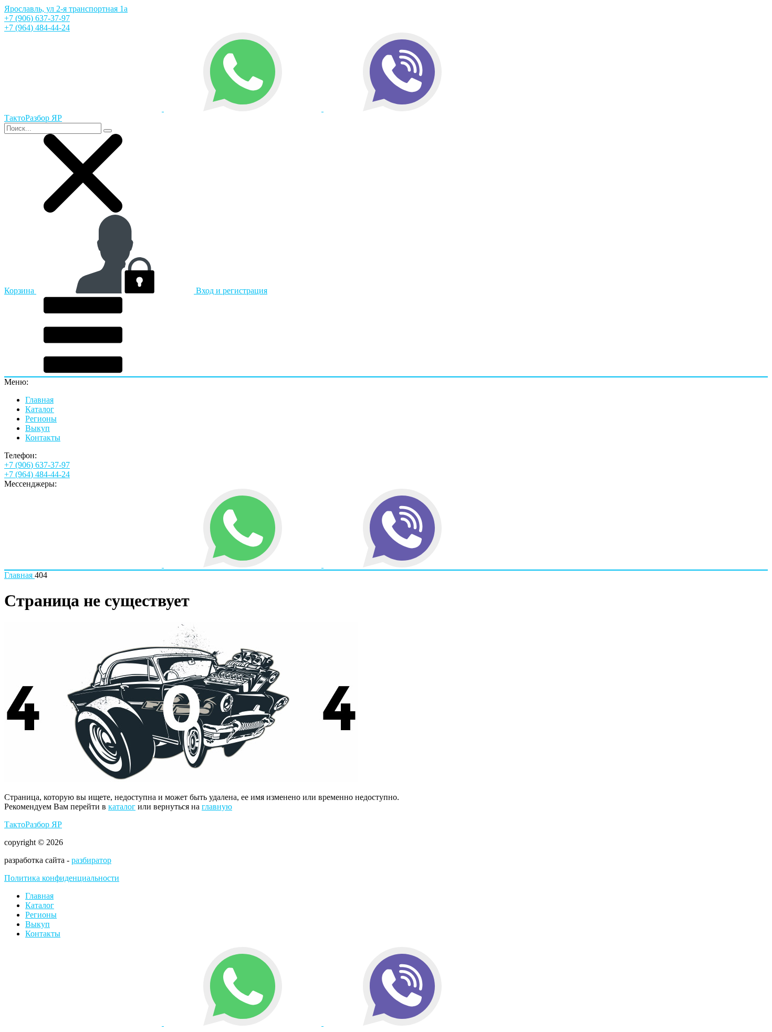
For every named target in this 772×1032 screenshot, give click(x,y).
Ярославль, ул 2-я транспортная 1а (66, 8)
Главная (39, 399)
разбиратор (91, 860)
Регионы (41, 418)
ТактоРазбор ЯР (33, 824)
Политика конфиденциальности (61, 877)
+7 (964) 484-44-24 (37, 27)
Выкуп (37, 428)
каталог (121, 806)
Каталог (39, 409)
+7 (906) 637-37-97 (37, 18)
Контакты (42, 437)
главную (217, 806)
